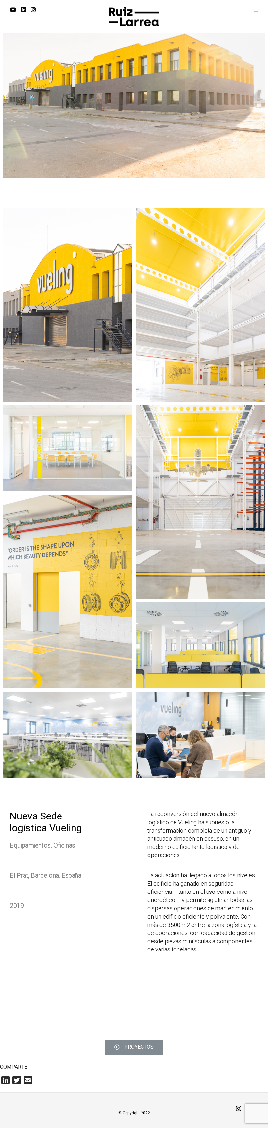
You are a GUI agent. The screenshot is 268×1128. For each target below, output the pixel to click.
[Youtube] (13, 10)
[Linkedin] (23, 10)
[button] (134, 1047)
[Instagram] (33, 10)
